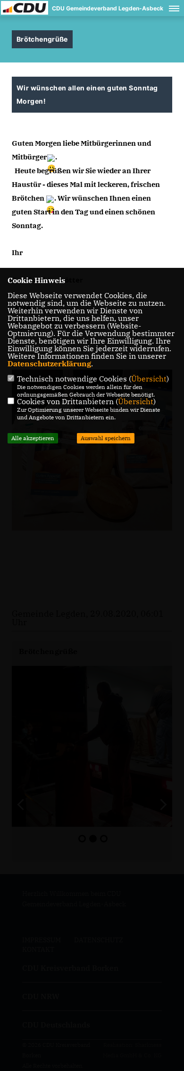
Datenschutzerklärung (49, 363)
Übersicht (149, 378)
